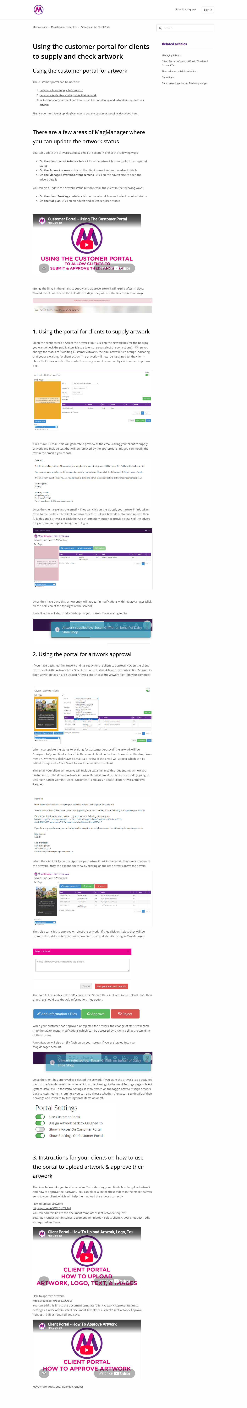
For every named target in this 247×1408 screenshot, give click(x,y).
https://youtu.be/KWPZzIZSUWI (52, 1208)
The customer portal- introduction (179, 71)
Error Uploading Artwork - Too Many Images (184, 83)
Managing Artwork (171, 55)
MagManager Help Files (63, 27)
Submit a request (185, 9)
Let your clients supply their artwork (61, 90)
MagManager (40, 27)
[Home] (38, 9)
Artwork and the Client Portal (96, 27)
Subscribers (168, 77)
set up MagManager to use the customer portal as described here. (97, 113)
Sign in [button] (208, 9)
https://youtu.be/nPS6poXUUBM (52, 1300)
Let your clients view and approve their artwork (68, 95)
